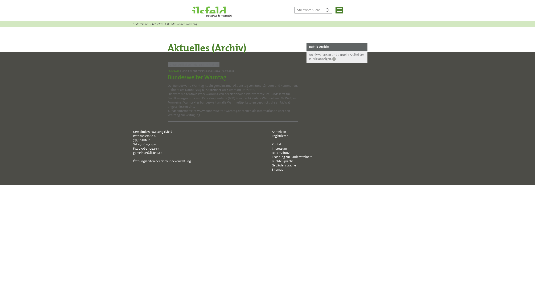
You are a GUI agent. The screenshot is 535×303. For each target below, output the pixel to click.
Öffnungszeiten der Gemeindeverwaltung (162, 161)
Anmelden (279, 132)
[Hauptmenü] (339, 10)
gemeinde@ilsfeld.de (147, 153)
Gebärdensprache (284, 165)
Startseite (140, 24)
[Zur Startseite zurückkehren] (212, 11)
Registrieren (280, 136)
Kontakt (277, 144)
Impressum (279, 148)
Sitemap (277, 169)
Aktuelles (156, 24)
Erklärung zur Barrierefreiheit (292, 157)
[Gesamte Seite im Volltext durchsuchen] (327, 10)
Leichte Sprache (283, 161)
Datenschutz (281, 153)
